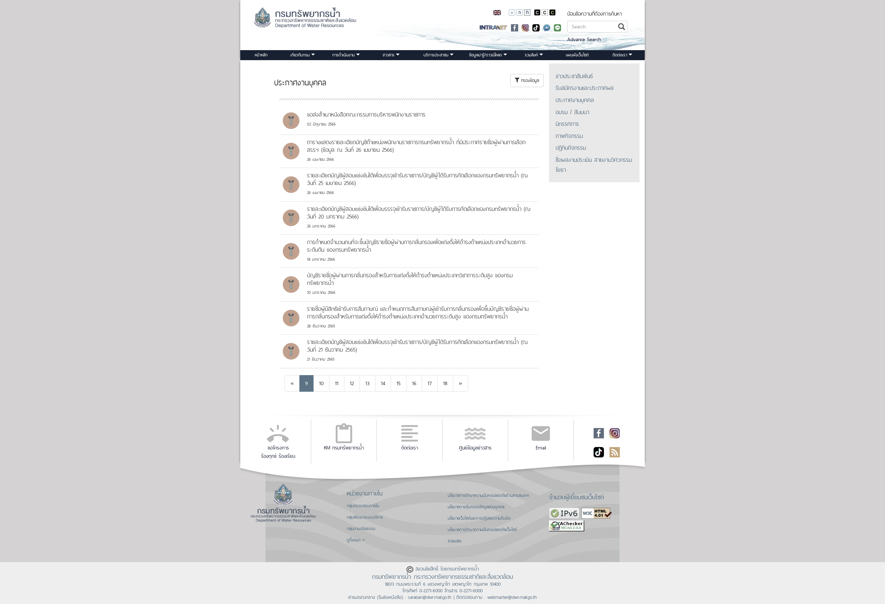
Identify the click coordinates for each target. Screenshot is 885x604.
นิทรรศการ (567, 124)
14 (383, 383)
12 (352, 383)
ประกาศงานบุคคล (575, 100)
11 (336, 383)
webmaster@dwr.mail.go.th (512, 597)
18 (445, 383)
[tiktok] (536, 27)
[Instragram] (525, 27)
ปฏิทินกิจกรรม (571, 147)
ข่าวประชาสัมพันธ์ (574, 76)
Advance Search (584, 39)
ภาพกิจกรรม (569, 136)
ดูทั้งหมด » (356, 540)
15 (399, 383)
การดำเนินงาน (344, 55)
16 (414, 383)
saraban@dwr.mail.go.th (429, 597)
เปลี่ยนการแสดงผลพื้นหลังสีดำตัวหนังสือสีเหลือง (552, 12)
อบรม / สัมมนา (572, 112)
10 (321, 383)
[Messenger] (546, 27)
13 (367, 383)
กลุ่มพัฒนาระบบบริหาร (365, 517)
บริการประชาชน (436, 55)
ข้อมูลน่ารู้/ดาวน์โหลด (486, 55)
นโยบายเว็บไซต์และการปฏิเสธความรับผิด (479, 518)
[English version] (497, 12)
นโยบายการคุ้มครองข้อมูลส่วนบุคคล (476, 506)
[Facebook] (514, 27)
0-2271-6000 (430, 590)
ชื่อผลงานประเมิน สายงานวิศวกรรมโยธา (594, 165)
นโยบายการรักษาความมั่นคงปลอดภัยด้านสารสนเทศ (488, 495)
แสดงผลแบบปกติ (545, 12)
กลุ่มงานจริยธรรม (361, 528)
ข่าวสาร (389, 55)
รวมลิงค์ (532, 55)
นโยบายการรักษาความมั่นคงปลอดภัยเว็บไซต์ (482, 529)
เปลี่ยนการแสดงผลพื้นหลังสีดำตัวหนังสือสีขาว (537, 12)
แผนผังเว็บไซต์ (577, 55)
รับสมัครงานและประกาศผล (585, 88)
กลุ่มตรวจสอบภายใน (363, 505)
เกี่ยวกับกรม (300, 55)
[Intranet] (493, 27)
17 (430, 383)
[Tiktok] (599, 452)
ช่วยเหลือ (455, 541)
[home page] (296, 20)
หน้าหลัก (261, 55)
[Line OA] (557, 27)
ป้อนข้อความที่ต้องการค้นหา (594, 13)
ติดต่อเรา (621, 55)
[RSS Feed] (615, 452)
